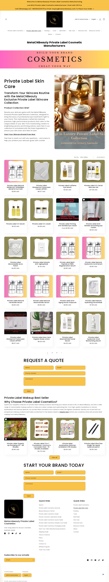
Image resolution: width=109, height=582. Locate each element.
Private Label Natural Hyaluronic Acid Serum (93, 263)
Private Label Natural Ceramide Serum (15, 301)
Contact (76, 532)
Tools (75, 514)
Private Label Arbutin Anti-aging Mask (41, 263)
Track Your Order (44, 550)
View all (54, 457)
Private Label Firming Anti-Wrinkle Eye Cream (67, 225)
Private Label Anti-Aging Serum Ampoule (67, 301)
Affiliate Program (44, 547)
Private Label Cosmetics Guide (49, 514)
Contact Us (42, 544)
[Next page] (61, 353)
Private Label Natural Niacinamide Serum (41, 301)
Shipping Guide (43, 532)
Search (41, 505)
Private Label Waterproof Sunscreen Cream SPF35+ (41, 187)
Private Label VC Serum (15, 224)
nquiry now (64, 412)
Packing (75, 511)
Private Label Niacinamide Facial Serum (67, 339)
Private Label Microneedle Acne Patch (15, 264)
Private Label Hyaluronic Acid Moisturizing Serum (93, 339)
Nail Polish (76, 517)
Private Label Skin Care (80, 508)
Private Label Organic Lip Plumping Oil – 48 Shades (15, 445)
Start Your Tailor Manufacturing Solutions (52, 529)
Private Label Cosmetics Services (49, 508)
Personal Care (77, 523)
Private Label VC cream (41, 224)
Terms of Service (44, 535)
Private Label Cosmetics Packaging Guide (52, 526)
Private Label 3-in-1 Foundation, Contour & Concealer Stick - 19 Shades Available (41, 446)
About (75, 529)
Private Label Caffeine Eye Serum (67, 186)
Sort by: (76, 157)
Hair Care (76, 520)
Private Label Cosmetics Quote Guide (51, 520)
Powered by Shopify (22, 581)
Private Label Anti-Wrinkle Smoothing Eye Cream (93, 225)
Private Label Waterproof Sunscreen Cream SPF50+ (15, 339)
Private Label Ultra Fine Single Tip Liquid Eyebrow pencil (93, 445)
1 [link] (47, 353)
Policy (41, 538)
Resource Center (78, 526)
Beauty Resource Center (47, 511)
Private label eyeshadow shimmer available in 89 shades (67, 445)
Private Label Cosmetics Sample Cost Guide (53, 523)
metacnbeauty (13, 581)
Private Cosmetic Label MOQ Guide (50, 517)
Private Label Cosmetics (81, 505)
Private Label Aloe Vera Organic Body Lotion (41, 338)
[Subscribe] (33, 560)
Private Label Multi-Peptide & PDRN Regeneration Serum (67, 264)
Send (29, 391)
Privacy (41, 541)
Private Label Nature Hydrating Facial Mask (93, 301)
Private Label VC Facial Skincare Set (93, 186)
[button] (6, 19)
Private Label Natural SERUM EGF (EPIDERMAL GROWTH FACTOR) (15, 187)
